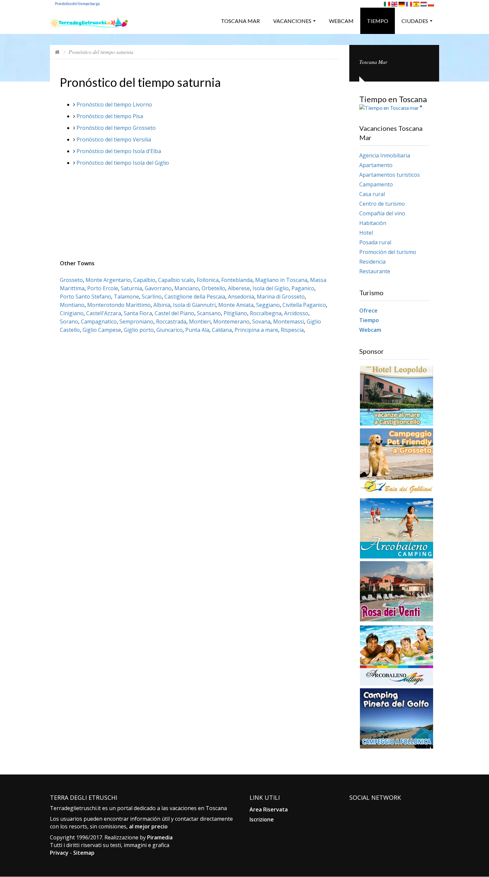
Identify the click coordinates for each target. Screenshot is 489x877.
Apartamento (376, 165)
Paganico (302, 288)
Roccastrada (171, 321)
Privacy (59, 852)
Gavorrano (158, 288)
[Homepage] (57, 51)
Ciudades (415, 21)
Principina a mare (256, 329)
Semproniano (136, 321)
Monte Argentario (108, 280)
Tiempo (377, 21)
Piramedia (160, 837)
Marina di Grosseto (281, 296)
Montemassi (288, 321)
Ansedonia (241, 296)
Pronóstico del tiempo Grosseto (116, 127)
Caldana (222, 329)
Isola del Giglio (270, 288)
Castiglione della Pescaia (194, 296)
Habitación (372, 223)
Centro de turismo (382, 203)
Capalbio (144, 280)
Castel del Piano (174, 313)
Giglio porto (139, 329)
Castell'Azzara (103, 313)
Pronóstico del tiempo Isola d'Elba (119, 151)
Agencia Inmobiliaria (384, 155)
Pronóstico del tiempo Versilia (114, 139)
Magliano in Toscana (281, 280)
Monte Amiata (235, 305)
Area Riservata (268, 809)
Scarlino (152, 296)
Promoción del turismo (387, 252)
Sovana (261, 321)
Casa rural (372, 194)
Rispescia (292, 329)
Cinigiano (71, 313)
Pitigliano (235, 313)
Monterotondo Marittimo (119, 305)
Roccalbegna (265, 313)
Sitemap (83, 852)
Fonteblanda (236, 280)
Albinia (161, 305)
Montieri (200, 321)
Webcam (341, 21)
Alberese (239, 288)
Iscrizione (261, 819)
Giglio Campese (101, 329)
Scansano (209, 313)
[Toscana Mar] (89, 20)
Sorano (69, 321)
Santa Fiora (138, 313)
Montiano (72, 305)
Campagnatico (99, 321)
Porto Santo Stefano (85, 296)
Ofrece (368, 310)
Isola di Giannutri (194, 305)
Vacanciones (292, 21)
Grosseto (71, 280)
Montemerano (231, 321)
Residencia (372, 261)
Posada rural (375, 242)
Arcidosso (296, 313)
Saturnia (131, 288)
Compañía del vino (382, 213)
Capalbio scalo (176, 280)
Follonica (208, 280)
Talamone (126, 296)
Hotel (366, 232)
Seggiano (268, 305)
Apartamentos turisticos (389, 174)
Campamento (376, 184)
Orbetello (213, 288)
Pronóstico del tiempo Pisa (110, 116)
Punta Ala (197, 329)
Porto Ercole (102, 288)
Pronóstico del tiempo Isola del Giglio (123, 162)
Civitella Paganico (304, 305)
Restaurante (374, 271)
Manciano (186, 288)
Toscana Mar (240, 21)
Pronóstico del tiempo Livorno (114, 104)
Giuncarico (169, 329)
